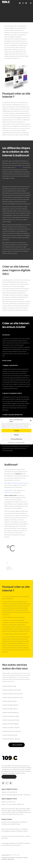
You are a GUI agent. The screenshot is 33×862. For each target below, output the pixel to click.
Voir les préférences (16, 439)
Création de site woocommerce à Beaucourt (11, 731)
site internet (19, 167)
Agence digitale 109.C (5, 854)
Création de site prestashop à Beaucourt (10, 720)
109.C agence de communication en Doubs (15, 483)
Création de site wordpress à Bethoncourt (11, 738)
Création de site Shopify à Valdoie (9, 686)
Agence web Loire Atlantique (15, 810)
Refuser (16, 435)
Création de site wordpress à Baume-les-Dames (12, 693)
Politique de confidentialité (19, 442)
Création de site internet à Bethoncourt (10, 712)
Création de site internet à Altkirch (9, 701)
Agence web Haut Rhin (18, 812)
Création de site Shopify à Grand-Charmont (11, 690)
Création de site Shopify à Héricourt (9, 708)
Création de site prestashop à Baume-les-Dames (12, 697)
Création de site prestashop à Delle (9, 735)
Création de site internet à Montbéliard (10, 723)
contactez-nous (8, 492)
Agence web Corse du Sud (16, 814)
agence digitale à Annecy (10, 765)
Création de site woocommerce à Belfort (10, 716)
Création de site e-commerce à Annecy (8, 857)
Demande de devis (11, 859)
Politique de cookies (11, 442)
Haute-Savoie (18, 765)
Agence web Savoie (21, 808)
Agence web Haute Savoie (8, 808)
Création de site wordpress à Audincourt (10, 727)
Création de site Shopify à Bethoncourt (10, 705)
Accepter (16, 430)
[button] (30, 420)
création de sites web (7, 769)
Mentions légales (19, 857)
